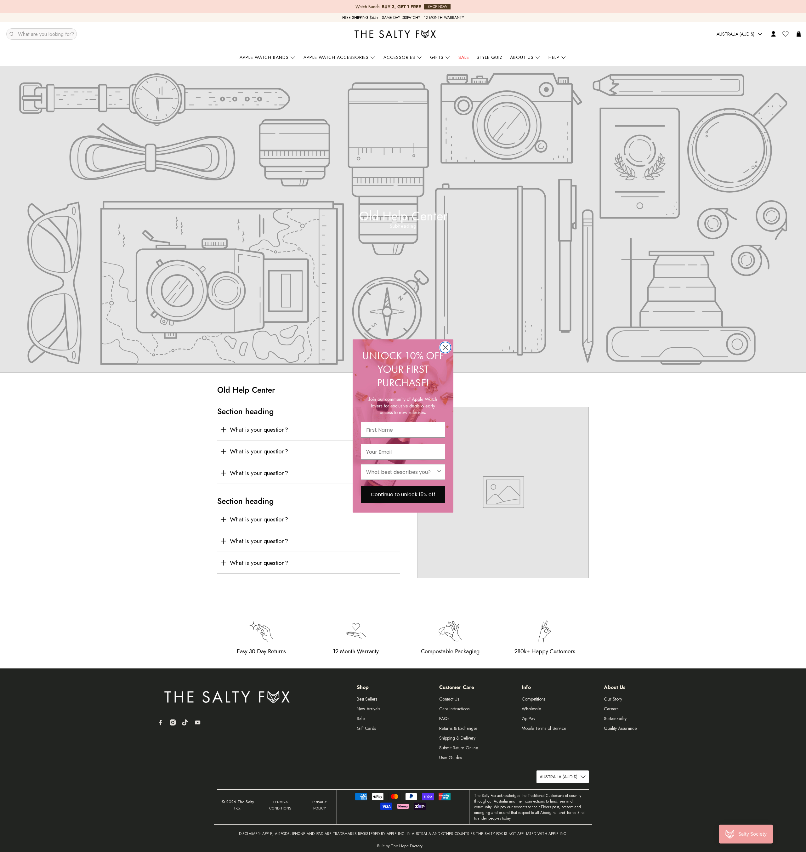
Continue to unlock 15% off (403, 494)
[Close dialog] (445, 347)
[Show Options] (439, 472)
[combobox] (401, 472)
